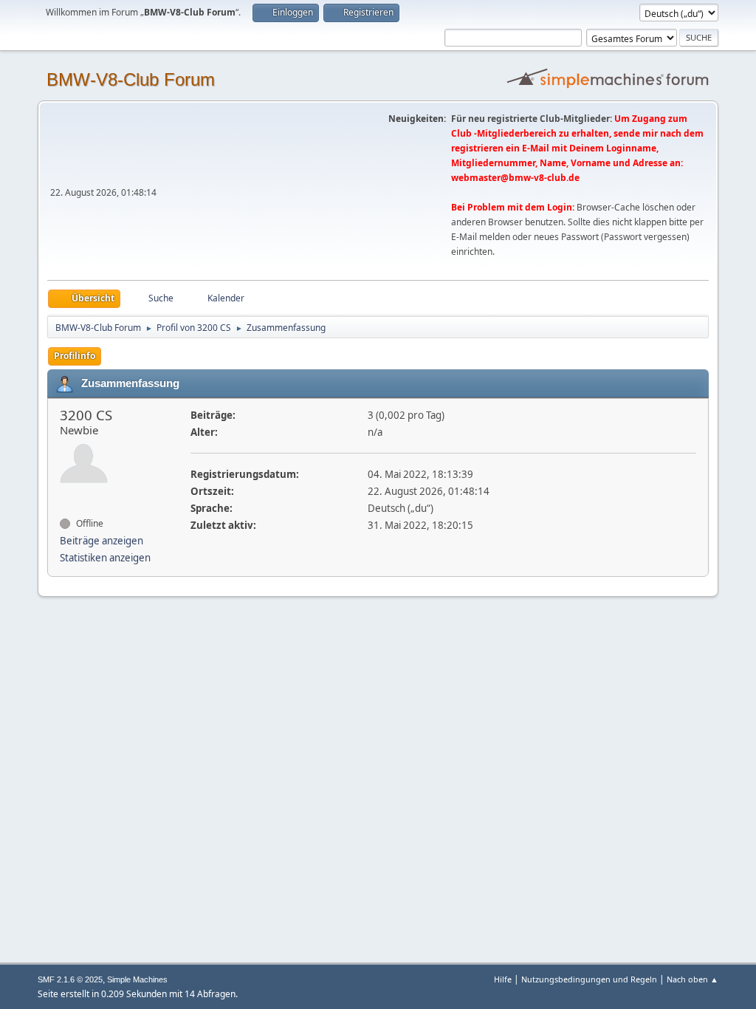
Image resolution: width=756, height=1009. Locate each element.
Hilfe (503, 979)
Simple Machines (137, 979)
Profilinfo (74, 355)
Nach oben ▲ (692, 979)
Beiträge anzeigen (101, 540)
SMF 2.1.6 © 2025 (70, 979)
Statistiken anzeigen (105, 557)
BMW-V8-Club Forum (131, 79)
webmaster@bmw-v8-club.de (515, 177)
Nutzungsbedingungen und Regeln (589, 979)
